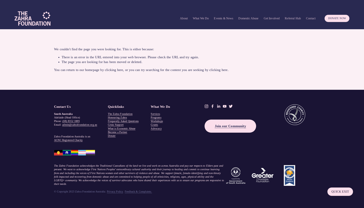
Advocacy (156, 128)
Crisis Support (116, 124)
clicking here (114, 70)
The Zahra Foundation (120, 114)
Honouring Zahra (117, 117)
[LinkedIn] (218, 106)
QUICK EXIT (340, 191)
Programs (156, 117)
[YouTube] (225, 106)
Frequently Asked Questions (123, 121)
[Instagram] (206, 106)
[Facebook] (212, 106)
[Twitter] (231, 106)
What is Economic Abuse (122, 128)
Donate (112, 135)
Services (155, 114)
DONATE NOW (337, 18)
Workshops (157, 121)
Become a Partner (117, 132)
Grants (154, 124)
